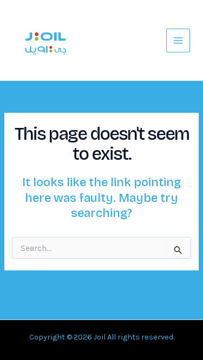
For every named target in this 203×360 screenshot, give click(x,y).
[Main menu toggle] (178, 40)
